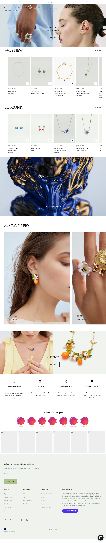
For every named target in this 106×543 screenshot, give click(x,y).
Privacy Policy (8, 497)
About (25, 494)
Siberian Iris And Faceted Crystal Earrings (13, 150)
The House (83, 7)
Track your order (46, 507)
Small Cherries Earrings (35, 149)
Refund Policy (8, 500)
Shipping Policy (8, 507)
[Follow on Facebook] (5, 520)
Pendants (28, 8)
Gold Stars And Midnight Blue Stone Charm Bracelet (60, 93)
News (24, 497)
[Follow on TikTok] (21, 520)
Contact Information (47, 494)
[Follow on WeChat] (27, 520)
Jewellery (7, 8)
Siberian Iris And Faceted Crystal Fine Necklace (60, 150)
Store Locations (27, 500)
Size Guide (7, 504)
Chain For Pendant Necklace (13, 92)
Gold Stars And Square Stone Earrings (37, 92)
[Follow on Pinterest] (16, 520)
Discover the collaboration (53, 206)
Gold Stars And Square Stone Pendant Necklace (82, 93)
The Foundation (27, 504)
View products (13, 319)
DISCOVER (53, 37)
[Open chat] (101, 538)
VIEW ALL (98, 50)
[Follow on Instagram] (11, 520)
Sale (16, 11)
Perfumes (37, 8)
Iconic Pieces (18, 8)
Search (43, 504)
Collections (7, 11)
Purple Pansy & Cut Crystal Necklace (82, 149)
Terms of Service (9, 511)
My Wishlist (7, 494)
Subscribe (10, 481)
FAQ (42, 497)
